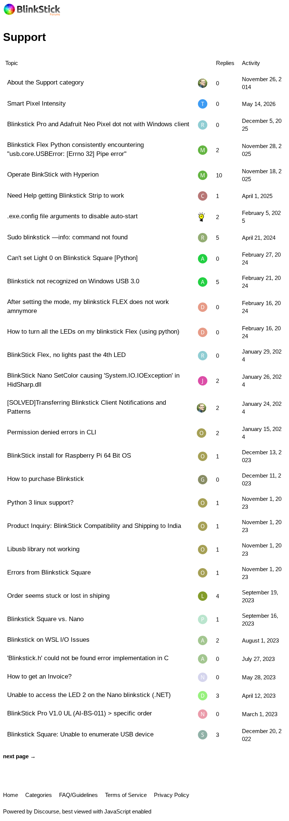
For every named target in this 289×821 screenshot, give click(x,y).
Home (10, 795)
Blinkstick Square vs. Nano (45, 619)
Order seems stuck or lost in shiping (58, 595)
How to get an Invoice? (39, 676)
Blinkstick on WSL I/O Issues (48, 639)
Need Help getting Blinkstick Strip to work (65, 195)
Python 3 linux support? (40, 502)
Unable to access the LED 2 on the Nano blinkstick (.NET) (89, 695)
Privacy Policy (171, 795)
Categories (38, 795)
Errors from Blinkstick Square (49, 572)
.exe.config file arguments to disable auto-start (72, 216)
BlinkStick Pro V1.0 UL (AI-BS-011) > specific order (79, 713)
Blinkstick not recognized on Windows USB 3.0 (73, 281)
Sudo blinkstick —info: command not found (67, 237)
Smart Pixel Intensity (36, 103)
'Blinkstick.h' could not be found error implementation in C (88, 658)
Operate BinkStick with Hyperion (53, 174)
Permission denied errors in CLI (51, 432)
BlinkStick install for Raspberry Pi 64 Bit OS (69, 455)
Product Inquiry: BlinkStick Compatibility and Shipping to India (94, 525)
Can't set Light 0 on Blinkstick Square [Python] (72, 258)
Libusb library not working (43, 549)
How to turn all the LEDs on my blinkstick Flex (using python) (93, 331)
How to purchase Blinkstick (45, 478)
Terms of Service (126, 795)
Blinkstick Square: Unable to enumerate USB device (80, 734)
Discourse (46, 811)
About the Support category (45, 82)
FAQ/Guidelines (78, 795)
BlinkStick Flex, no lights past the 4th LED (66, 354)
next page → (19, 756)
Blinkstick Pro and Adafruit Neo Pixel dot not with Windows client (98, 124)
